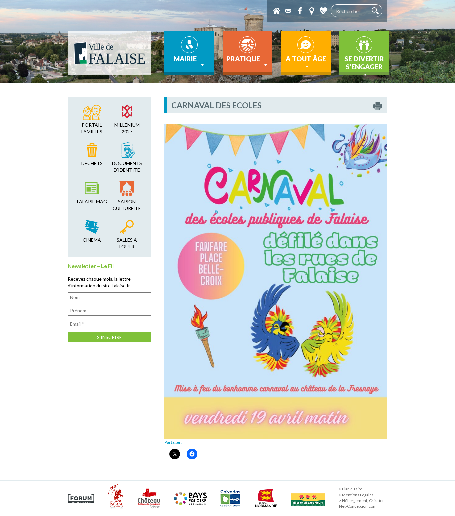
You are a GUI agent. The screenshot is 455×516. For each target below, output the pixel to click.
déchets (92, 163)
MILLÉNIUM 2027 (127, 128)
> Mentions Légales (356, 494)
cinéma (92, 240)
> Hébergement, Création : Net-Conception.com (362, 503)
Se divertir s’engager (364, 63)
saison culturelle (127, 205)
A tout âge (306, 59)
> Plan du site (350, 488)
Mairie (185, 59)
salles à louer (127, 243)
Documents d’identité (127, 166)
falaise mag (92, 201)
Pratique (243, 59)
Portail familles (91, 128)
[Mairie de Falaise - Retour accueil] (109, 53)
